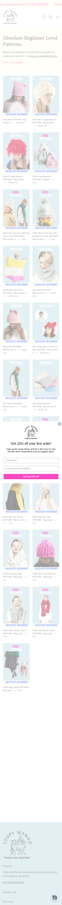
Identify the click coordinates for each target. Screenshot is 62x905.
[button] (54, 897)
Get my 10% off (31, 476)
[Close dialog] (59, 424)
